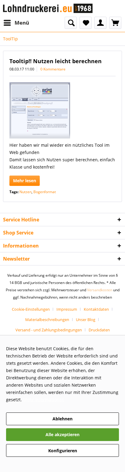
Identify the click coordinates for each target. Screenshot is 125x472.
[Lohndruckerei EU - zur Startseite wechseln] (48, 8)
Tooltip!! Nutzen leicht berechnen (55, 61)
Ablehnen (62, 419)
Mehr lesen (24, 180)
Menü (22, 22)
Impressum (66, 309)
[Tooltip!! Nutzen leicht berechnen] (62, 110)
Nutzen (25, 191)
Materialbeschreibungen (47, 319)
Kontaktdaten (96, 309)
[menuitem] (16, 23)
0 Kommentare (53, 69)
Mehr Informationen (43, 399)
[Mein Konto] (100, 23)
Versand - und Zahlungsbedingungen (48, 330)
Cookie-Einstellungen (31, 309)
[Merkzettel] (85, 23)
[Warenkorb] (115, 23)
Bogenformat (44, 191)
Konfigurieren (62, 450)
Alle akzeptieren (62, 434)
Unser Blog (85, 319)
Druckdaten (99, 330)
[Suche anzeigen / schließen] (71, 23)
